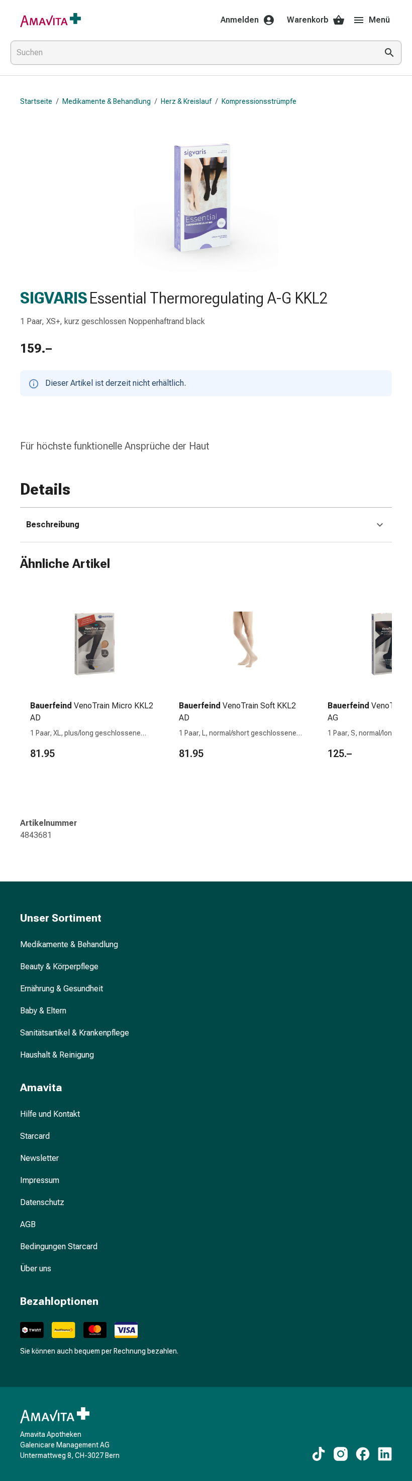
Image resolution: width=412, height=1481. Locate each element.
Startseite (36, 101)
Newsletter (39, 1158)
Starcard (35, 1136)
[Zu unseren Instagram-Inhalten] (341, 1454)
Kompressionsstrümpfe (259, 101)
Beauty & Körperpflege (59, 966)
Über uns (35, 1268)
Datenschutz (42, 1202)
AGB (28, 1224)
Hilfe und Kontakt (50, 1114)
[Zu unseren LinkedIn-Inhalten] (385, 1454)
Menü (379, 20)
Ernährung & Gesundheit (61, 988)
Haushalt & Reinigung (57, 1055)
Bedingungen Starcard (58, 1246)
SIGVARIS (53, 298)
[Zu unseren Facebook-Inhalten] (363, 1454)
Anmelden (240, 20)
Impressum (39, 1180)
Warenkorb (308, 20)
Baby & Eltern (43, 1010)
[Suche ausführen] (389, 53)
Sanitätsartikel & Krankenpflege (74, 1033)
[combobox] (192, 53)
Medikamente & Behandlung (106, 101)
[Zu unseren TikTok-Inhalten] (319, 1454)
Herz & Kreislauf (186, 101)
